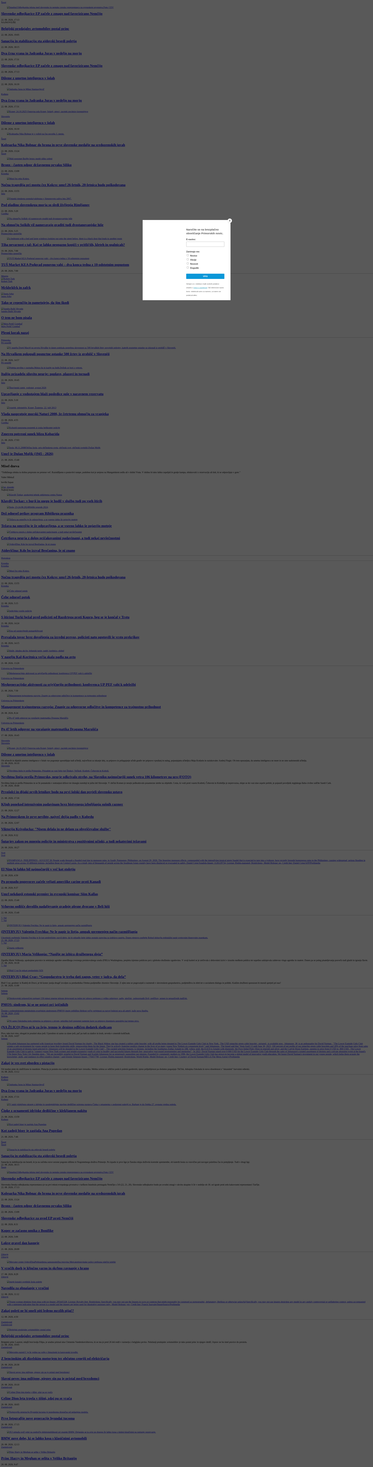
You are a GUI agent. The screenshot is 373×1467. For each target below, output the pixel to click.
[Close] (230, 221)
